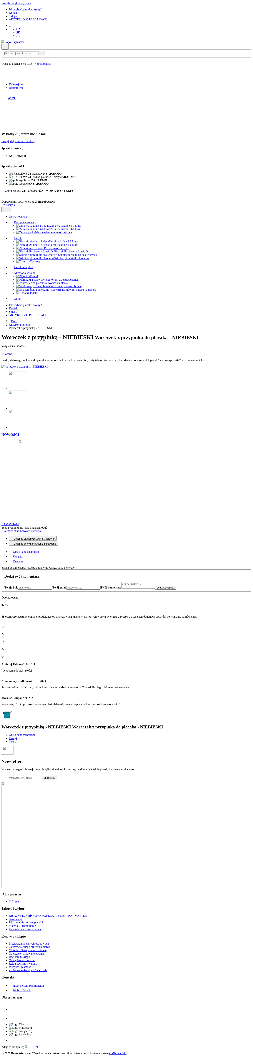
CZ (18, 29)
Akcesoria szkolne (19, 324)
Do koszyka (8, 204)
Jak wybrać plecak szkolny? (25, 9)
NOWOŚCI (10, 435)
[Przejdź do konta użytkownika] (3, 78)
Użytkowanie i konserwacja (25, 929)
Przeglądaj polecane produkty (18, 141)
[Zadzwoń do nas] (3, 60)
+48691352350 (42, 63)
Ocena (12, 741)
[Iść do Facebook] (13, 1009)
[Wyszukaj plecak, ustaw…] (24, 53)
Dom (14, 321)
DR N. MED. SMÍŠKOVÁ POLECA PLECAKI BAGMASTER (48, 915)
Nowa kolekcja (32, 531)
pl (10, 25)
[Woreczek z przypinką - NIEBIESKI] (24, 366)
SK (18, 32)
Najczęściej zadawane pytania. (27, 953)
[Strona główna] (10, 321)
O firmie (14, 901)
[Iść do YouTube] (13, 1018)
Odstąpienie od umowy (22, 960)
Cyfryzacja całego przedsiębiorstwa (29, 946)
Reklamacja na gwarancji (23, 963)
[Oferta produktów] (6, 209)
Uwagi (13, 738)
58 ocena (6, 354)
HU (18, 35)
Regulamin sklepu (19, 956)
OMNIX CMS (117, 1053)
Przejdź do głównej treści (16, 3)
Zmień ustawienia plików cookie (28, 970)
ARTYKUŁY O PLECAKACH (28, 19)
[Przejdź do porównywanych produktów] (3, 68)
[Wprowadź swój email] (23, 777)
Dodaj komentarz (166, 587)
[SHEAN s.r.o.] (31, 1047)
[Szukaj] (5, 46)
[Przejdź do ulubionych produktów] (3, 73)
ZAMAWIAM (10, 524)
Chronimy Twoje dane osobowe (27, 950)
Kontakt (13, 12)
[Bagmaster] (12, 42)
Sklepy (13, 16)
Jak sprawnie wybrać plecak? (26, 922)
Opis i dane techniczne (22, 734)
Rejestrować (16, 87)
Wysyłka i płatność (20, 966)
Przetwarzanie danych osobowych (29, 943)
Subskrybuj (50, 777)
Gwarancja (15, 919)
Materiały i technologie (22, 925)
